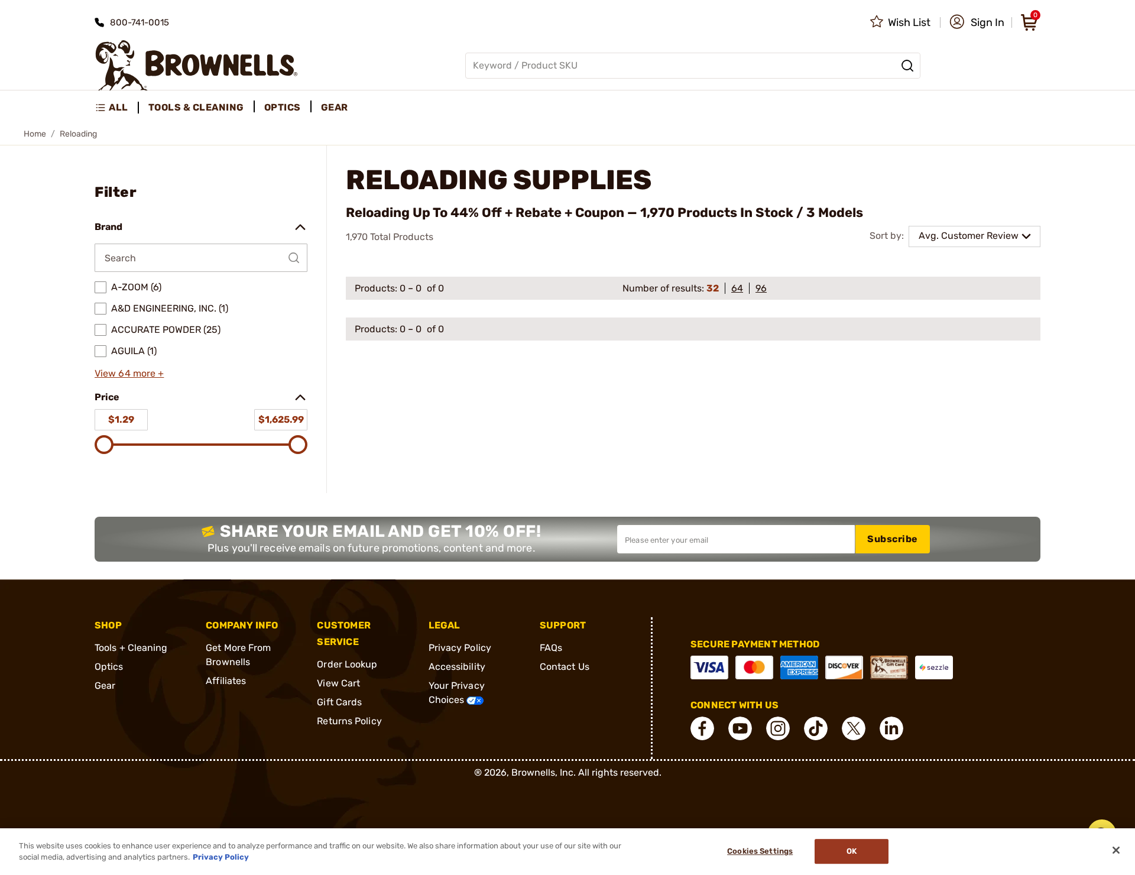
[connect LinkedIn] (891, 728)
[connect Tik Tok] (816, 728)
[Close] (1116, 850)
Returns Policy (349, 721)
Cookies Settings (760, 851)
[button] (976, 22)
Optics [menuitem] (282, 107)
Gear (105, 685)
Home (35, 134)
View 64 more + (129, 373)
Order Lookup (347, 664)
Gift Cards (339, 702)
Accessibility (457, 666)
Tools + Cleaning (131, 647)
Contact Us (564, 666)
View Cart (338, 683)
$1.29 (121, 419)
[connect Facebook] (702, 728)
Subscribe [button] (892, 539)
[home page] (197, 65)
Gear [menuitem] (334, 107)
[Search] (907, 65)
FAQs (551, 647)
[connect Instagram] (778, 728)
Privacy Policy (460, 647)
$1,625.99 (281, 419)
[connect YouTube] (740, 728)
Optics (109, 666)
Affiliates (226, 680)
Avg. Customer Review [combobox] (969, 235)
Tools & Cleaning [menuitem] (196, 107)
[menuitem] (117, 108)
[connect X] (853, 728)
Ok (852, 851)
